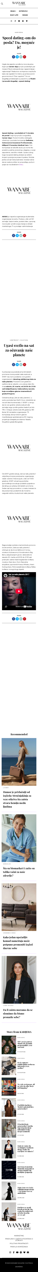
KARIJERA (19, 32)
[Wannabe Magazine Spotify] (23, 21)
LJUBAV (6, 787)
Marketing (19, 1236)
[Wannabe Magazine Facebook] (15, 21)
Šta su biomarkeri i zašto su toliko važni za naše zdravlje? (19, 872)
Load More (19, 722)
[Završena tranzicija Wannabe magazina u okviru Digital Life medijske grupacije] (9, 1170)
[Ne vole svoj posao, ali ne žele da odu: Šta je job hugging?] (9, 1086)
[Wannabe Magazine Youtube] (19, 21)
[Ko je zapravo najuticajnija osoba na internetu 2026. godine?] (9, 1065)
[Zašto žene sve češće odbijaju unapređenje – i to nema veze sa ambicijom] (9, 1191)
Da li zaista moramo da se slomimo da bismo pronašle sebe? (18, 1013)
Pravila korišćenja (19, 1247)
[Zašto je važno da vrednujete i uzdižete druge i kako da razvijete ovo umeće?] (9, 1149)
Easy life (14, 15)
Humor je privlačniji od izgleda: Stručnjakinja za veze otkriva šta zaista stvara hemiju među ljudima (17, 799)
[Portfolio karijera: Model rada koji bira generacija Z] (9, 1107)
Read (12, 11)
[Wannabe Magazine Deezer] (27, 21)
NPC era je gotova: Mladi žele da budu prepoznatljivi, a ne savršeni (25, 1044)
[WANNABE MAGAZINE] (19, 1229)
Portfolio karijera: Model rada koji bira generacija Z (25, 1107)
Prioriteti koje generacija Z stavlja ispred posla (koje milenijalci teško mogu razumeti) (25, 1127)
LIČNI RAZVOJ (8, 1005)
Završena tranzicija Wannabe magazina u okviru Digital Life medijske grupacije (26, 1169)
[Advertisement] (16, 258)
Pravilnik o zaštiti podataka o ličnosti (19, 1239)
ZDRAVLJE (7, 863)
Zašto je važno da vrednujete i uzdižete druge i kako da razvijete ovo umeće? (26, 1148)
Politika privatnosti (19, 1243)
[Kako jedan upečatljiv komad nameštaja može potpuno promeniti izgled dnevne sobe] (19, 907)
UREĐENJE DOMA (9, 932)
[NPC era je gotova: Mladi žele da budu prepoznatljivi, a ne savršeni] (9, 1045)
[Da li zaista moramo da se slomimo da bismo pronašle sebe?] (19, 980)
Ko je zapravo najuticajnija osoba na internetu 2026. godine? (26, 1065)
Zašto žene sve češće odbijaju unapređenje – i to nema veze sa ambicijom (26, 1190)
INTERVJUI (23, 11)
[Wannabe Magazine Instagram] (11, 21)
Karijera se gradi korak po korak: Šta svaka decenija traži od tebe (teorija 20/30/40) (25, 1211)
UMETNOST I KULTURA (19, 340)
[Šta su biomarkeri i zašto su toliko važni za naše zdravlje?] (19, 838)
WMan (25, 15)
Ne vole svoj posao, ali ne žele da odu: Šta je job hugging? (26, 1086)
